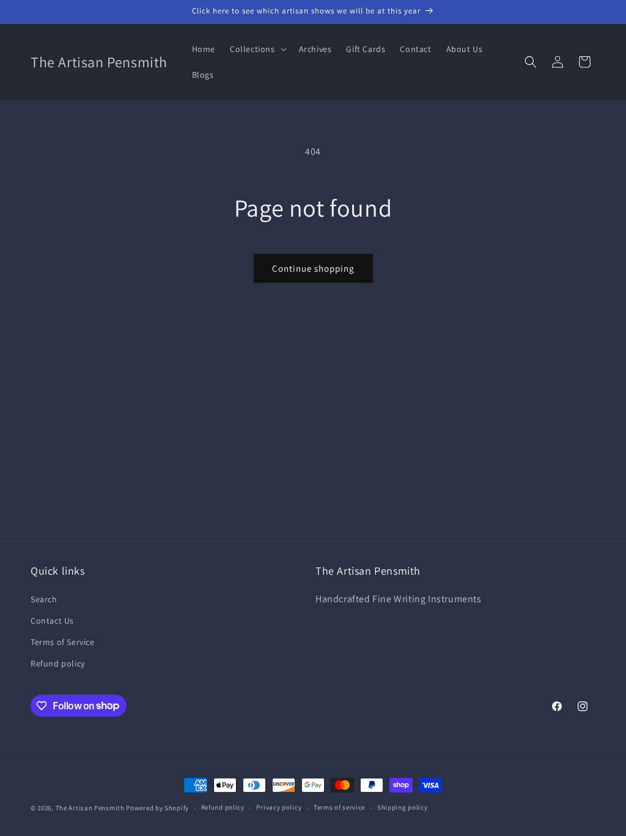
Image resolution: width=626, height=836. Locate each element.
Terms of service (339, 807)
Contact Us (52, 620)
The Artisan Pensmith (90, 808)
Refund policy (58, 663)
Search (44, 599)
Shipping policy (402, 807)
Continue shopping (313, 268)
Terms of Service (63, 642)
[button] (257, 49)
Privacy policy (278, 807)
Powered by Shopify (157, 808)
